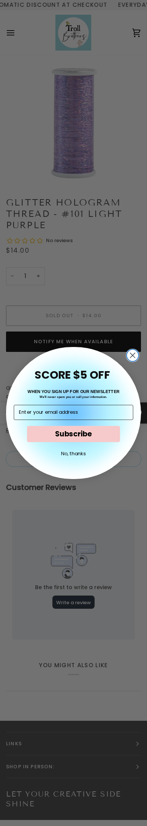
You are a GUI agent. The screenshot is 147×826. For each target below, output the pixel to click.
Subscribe (73, 434)
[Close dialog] (133, 355)
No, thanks (73, 453)
